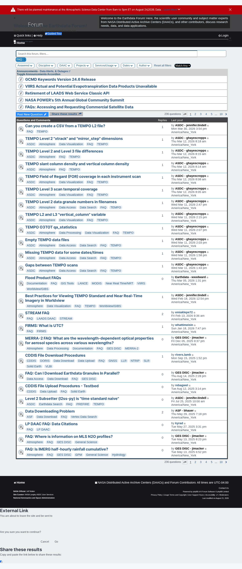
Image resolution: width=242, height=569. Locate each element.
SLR (146, 360)
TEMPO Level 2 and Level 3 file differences (64, 151)
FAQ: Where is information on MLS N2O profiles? (69, 436)
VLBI (48, 366)
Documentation (37, 283)
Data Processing (70, 232)
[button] (184, 114)
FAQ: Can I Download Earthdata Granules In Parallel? (72, 373)
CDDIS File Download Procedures (55, 355)
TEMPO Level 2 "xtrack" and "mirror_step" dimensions (74, 138)
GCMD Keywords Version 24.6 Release (60, 79)
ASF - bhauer (184, 410)
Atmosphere (47, 144)
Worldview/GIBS (37, 289)
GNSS (113, 360)
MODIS (97, 283)
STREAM (66, 318)
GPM (78, 454)
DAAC (63, 65)
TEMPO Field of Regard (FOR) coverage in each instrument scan (83, 176)
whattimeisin (184, 325)
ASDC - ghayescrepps (190, 138)
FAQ (30, 131)
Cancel (45, 541)
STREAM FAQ (37, 313)
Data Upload (86, 360)
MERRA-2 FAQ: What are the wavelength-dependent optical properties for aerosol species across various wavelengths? (89, 340)
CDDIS (31, 360)
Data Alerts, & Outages (54, 71)
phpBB (195, 492)
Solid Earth (34, 366)
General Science (86, 442)
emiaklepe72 (184, 312)
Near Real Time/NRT (119, 283)
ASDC (31, 144)
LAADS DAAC (46, 318)
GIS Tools (67, 283)
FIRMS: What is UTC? (44, 325)
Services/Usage (104, 65)
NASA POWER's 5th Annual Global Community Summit (74, 100)
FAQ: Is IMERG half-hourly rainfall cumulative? (66, 449)
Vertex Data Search (84, 416)
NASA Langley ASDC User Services (39, 495)
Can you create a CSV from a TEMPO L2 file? (65, 126)
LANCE (83, 283)
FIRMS (41, 331)
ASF (30, 416)
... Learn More (169, 9)
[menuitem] (145, 482)
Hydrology (118, 454)
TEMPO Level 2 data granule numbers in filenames (71, 202)
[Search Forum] (224, 52)
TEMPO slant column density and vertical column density (77, 164)
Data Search (88, 207)
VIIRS (141, 283)
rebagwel (181, 385)
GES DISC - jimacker (189, 337)
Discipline (45, 65)
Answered (23, 65)
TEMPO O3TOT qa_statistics (51, 227)
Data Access (67, 207)
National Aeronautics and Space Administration (34, 498)
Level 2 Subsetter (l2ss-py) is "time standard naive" (72, 398)
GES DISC (114, 348)
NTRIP (135, 360)
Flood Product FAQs (43, 277)
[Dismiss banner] (230, 10)
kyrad (179, 423)
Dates (126, 65)
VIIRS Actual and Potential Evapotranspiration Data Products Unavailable (91, 86)
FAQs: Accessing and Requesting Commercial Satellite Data (79, 107)
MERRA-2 (131, 348)
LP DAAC (43, 429)
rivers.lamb (183, 354)
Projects (81, 65)
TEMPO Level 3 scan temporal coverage (61, 189)
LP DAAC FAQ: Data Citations (51, 424)
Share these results (64, 114)
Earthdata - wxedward (190, 277)
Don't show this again (24, 41)
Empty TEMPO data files (47, 239)
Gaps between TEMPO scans (51, 265)
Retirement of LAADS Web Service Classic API (67, 93)
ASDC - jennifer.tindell (190, 125)
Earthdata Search (50, 404)
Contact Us (224, 488)
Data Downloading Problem (50, 411)
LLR (124, 360)
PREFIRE (82, 404)
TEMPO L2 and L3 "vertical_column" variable (65, 214)
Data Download (64, 360)
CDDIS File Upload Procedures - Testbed (62, 386)
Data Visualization (71, 144)
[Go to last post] (208, 125)
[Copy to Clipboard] (1, 561)
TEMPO (42, 131)
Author (143, 65)
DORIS (45, 360)
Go (56, 541)
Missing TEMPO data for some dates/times (64, 252)
